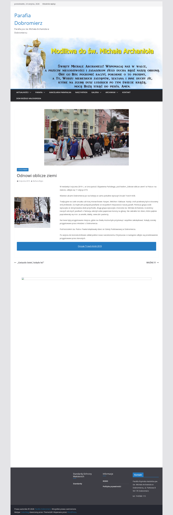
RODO (105, 481)
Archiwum (110, 92)
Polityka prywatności (112, 486)
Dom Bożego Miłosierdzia (28, 98)
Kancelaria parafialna (60, 92)
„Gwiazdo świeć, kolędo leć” (30, 262)
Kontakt (126, 92)
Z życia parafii (22, 170)
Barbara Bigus (38, 181)
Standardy (77, 483)
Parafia (38, 92)
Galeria (95, 92)
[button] (29, 92)
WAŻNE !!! (151, 262)
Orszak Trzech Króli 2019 (90, 246)
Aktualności (22, 92)
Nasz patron (81, 92)
